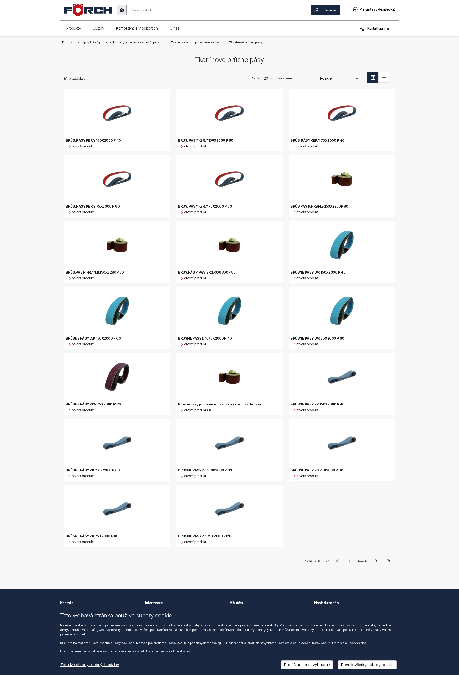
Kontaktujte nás (378, 28)
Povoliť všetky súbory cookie (367, 664)
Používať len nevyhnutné (307, 664)
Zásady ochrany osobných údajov (89, 664)
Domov (67, 42)
